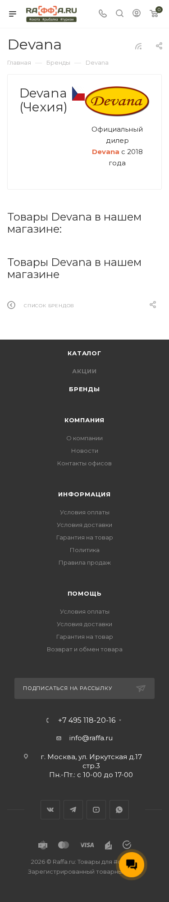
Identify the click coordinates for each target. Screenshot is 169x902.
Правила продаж (85, 562)
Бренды (84, 389)
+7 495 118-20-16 (86, 720)
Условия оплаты (85, 512)
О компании (84, 438)
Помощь (85, 593)
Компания (84, 420)
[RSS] (138, 46)
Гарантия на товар (84, 537)
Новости (84, 450)
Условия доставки (84, 524)
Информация (84, 494)
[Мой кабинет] (136, 14)
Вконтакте (50, 809)
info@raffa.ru (91, 738)
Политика (85, 549)
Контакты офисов (84, 463)
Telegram (73, 809)
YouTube (96, 809)
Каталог (84, 353)
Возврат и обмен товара (85, 649)
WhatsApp (119, 809)
